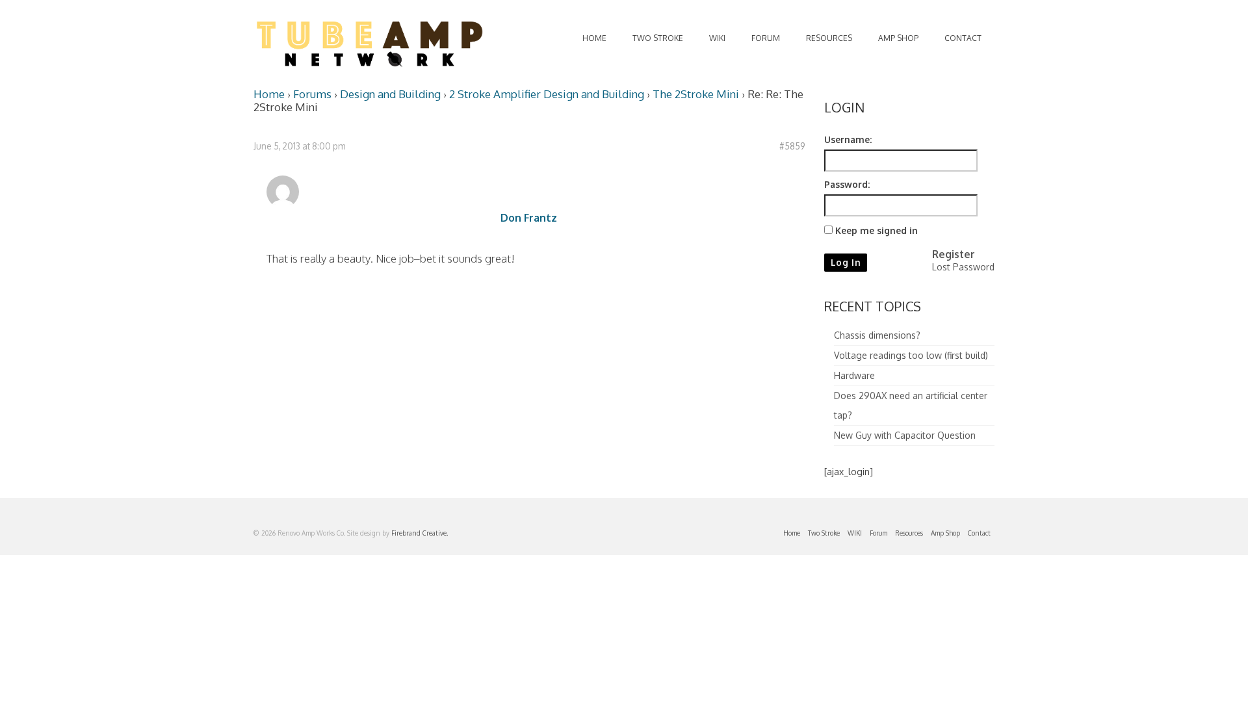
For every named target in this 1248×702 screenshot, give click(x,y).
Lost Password (963, 266)
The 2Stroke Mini (696, 94)
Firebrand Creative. (419, 533)
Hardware (854, 375)
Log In (846, 262)
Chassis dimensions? (877, 335)
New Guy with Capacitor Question (905, 435)
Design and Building (390, 94)
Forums (312, 94)
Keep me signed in (876, 230)
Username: (848, 139)
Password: (847, 184)
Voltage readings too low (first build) (911, 355)
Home (269, 94)
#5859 (792, 145)
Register (953, 254)
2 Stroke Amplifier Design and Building (546, 94)
